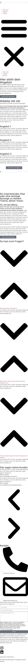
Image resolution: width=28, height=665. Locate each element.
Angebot (5, 11)
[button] (14, 42)
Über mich (5, 10)
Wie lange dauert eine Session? (8, 308)
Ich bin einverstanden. (7, 629)
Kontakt (5, 13)
